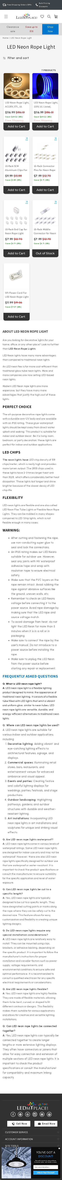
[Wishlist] (42, 16)
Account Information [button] (19, 1139)
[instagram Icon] (35, 1114)
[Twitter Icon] (21, 1114)
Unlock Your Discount (45, 1173)
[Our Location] (50, 1114)
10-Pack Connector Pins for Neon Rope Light (44, 170)
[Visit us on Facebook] (14, 1114)
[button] (6, 16)
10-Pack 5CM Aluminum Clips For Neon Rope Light (16, 170)
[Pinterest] (28, 1114)
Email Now (48, 1123)
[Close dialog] (59, 1148)
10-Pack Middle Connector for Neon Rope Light (45, 233)
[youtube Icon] (43, 1114)
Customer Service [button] (16, 1132)
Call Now (21, 1123)
